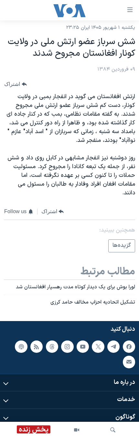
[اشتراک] (129, 362)
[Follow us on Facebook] (129, 346)
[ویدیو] (76, 430)
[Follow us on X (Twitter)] (98, 346)
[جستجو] (113, 430)
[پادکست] (21, 346)
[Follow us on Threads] (52, 346)
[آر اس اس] (36, 346)
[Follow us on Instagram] (67, 346)
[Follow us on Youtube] (83, 346)
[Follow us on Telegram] (113, 346)
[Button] (15, 84)
